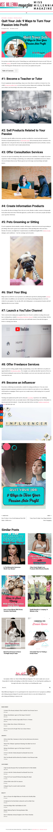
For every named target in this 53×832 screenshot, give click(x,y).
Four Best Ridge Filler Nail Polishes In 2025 (15, 805)
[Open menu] (26, 13)
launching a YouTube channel (25, 317)
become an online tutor (11, 85)
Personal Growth (18, 17)
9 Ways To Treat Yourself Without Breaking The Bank (18, 777)
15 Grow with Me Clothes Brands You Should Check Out (18, 753)
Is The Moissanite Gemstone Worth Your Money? (12, 568)
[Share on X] (1, 408)
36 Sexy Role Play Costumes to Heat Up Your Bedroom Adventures (21, 739)
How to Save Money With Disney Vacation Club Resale (13, 610)
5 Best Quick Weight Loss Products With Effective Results (39, 568)
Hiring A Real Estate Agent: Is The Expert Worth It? (17, 715)
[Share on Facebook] (1, 405)
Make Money (4, 17)
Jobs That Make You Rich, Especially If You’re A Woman (18, 719)
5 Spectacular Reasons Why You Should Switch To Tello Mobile (20, 768)
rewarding (30, 397)
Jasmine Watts (6, 28)
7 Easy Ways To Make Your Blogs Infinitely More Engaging (40, 518)
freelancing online (16, 371)
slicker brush (46, 230)
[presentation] (13, 548)
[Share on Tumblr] (1, 420)
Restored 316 (35, 829)
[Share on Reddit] (1, 417)
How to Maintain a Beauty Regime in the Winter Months (18, 814)
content (48, 296)
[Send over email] (1, 426)
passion (9, 63)
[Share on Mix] (1, 423)
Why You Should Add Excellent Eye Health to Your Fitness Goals (20, 757)
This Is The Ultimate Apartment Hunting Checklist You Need (20, 743)
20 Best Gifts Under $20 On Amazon (13, 781)
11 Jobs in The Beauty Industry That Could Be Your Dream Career (21, 710)
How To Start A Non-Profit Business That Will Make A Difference (13, 518)
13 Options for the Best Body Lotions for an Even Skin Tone (19, 801)
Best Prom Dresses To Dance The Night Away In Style (12, 652)
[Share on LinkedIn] (1, 414)
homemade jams (25, 140)
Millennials (10, 17)
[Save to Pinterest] (1, 411)
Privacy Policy (43, 829)
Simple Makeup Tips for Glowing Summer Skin (16, 810)
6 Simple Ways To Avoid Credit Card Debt (14, 786)
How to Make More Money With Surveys (14, 724)
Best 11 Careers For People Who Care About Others (17, 728)
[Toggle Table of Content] (15, 71)
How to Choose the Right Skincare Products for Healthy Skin (19, 796)
